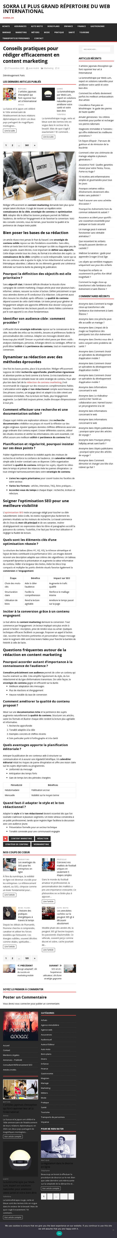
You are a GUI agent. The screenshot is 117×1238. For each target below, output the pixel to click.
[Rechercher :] (96, 49)
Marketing (21, 32)
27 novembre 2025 (15, 68)
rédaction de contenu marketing (44, 382)
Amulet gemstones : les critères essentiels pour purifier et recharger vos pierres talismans (96, 120)
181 (27, 958)
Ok (59, 1233)
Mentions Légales (11, 1055)
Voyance (45, 1122)
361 (27, 145)
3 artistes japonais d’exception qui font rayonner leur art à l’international (95, 69)
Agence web (46, 1029)
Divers (44, 1059)
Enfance (68, 26)
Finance (82, 26)
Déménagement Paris (14, 75)
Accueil (6, 1045)
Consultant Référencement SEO (17, 1064)
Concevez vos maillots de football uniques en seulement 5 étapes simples (66, 869)
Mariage (6, 32)
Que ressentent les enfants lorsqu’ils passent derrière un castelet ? (93, 245)
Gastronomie (97, 26)
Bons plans (53, 26)
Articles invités (9, 1069)
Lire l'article (10, 894)
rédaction (42, 838)
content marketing (21, 838)
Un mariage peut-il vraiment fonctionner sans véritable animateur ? (92, 233)
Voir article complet (12, 1136)
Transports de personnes (16, 38)
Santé (72, 32)
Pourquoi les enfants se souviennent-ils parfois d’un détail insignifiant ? (95, 274)
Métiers (35, 32)
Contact (38, 38)
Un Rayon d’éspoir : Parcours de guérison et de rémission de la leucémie (94, 144)
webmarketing (41, 844)
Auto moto (37, 26)
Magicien (45, 1078)
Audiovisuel (46, 1039)
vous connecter (22, 1003)
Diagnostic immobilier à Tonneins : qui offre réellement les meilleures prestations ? (96, 132)
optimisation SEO (14, 512)
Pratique (59, 32)
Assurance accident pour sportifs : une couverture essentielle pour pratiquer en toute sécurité (95, 221)
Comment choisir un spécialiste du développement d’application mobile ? (95, 355)
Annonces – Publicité (12, 1060)
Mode (47, 32)
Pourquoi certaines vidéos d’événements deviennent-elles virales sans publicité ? (94, 192)
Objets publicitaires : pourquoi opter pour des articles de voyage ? (96, 431)
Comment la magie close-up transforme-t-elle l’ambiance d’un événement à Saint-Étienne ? (95, 285)
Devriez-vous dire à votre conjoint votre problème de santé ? (96, 343)
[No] (113, 1229)
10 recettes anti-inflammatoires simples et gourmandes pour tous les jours (95, 180)
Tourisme (84, 32)
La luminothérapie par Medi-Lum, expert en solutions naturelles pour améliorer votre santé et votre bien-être (66, 101)
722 (64, 1196)
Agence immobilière (50, 1025)
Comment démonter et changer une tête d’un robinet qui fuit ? (96, 464)
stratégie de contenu (16, 844)
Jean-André (34, 68)
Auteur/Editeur (48, 1044)
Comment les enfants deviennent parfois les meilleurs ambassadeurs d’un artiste (96, 97)
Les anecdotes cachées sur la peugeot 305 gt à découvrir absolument (65, 917)
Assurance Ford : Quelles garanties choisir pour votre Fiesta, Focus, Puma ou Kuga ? (96, 168)
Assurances (20, 26)
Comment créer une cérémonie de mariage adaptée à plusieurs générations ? (96, 156)
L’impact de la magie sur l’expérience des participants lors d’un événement (95, 331)
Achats (6, 26)
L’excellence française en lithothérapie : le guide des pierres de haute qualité (95, 108)
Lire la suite (10, 130)
